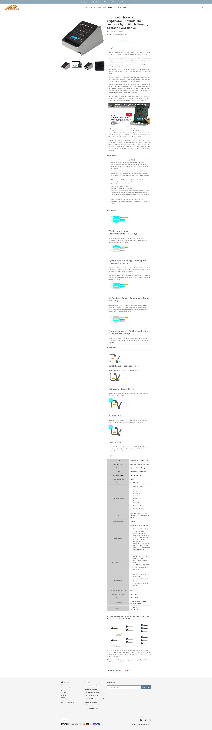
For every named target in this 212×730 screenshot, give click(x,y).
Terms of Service (66, 700)
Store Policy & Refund (68, 702)
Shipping (109, 34)
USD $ (64, 720)
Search (63, 690)
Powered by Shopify (146, 724)
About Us (64, 693)
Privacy (63, 697)
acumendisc (137, 724)
